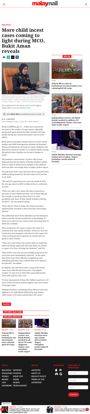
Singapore (7, 373)
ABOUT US (35, 373)
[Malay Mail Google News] (60, 375)
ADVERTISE (36, 383)
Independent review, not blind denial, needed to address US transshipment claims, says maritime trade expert (25, 342)
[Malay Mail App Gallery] (56, 375)
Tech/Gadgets (20, 386)
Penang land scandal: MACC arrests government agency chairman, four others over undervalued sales (24, 410)
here (28, 108)
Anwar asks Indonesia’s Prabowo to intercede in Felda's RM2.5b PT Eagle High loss (70, 410)
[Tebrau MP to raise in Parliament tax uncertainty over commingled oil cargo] (9, 323)
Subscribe (73, 394)
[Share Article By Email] (4, 58)
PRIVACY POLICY (38, 376)
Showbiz (17, 370)
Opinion (17, 373)
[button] (43, 114)
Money (5, 379)
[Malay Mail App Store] (56, 372)
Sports (16, 383)
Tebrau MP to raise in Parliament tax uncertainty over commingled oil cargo (9, 339)
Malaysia (12, 407)
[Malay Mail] (45, 6)
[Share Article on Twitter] (12, 58)
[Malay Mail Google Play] (60, 372)
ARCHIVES (35, 370)
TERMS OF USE (37, 379)
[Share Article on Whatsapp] (8, 58)
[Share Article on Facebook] (17, 58)
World (5, 376)
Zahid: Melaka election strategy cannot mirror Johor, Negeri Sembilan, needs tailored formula (41, 341)
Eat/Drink (7, 386)
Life (4, 383)
